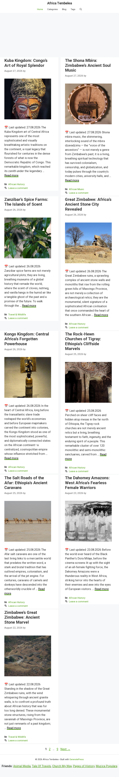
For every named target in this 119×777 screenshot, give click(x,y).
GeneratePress (77, 759)
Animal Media (22, 766)
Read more (11, 175)
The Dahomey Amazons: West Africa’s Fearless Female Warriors (87, 482)
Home (40, 9)
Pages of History (83, 766)
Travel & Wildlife (17, 314)
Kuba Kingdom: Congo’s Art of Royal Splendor (25, 63)
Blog (64, 9)
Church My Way (62, 766)
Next (65, 749)
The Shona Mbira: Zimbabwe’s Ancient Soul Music (88, 65)
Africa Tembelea (59, 3)
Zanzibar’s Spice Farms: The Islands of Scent (26, 202)
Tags (73, 9)
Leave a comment (18, 188)
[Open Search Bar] (80, 9)
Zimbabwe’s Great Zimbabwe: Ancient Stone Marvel (22, 617)
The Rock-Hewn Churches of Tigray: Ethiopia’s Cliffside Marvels (83, 341)
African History (16, 184)
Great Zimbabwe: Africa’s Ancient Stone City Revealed (88, 204)
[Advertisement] (59, 34)
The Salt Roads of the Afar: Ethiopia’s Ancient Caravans (25, 482)
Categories (52, 9)
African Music (76, 189)
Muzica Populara (106, 766)
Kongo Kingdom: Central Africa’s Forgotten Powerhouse (26, 339)
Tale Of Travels (41, 766)
